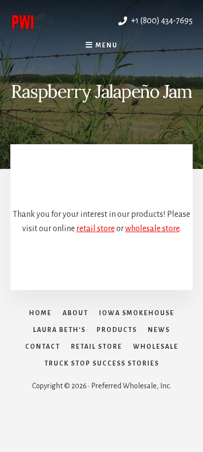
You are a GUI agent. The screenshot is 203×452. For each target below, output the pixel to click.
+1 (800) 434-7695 (161, 20)
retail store (95, 228)
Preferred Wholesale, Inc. (56, 21)
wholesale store (152, 228)
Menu (107, 45)
